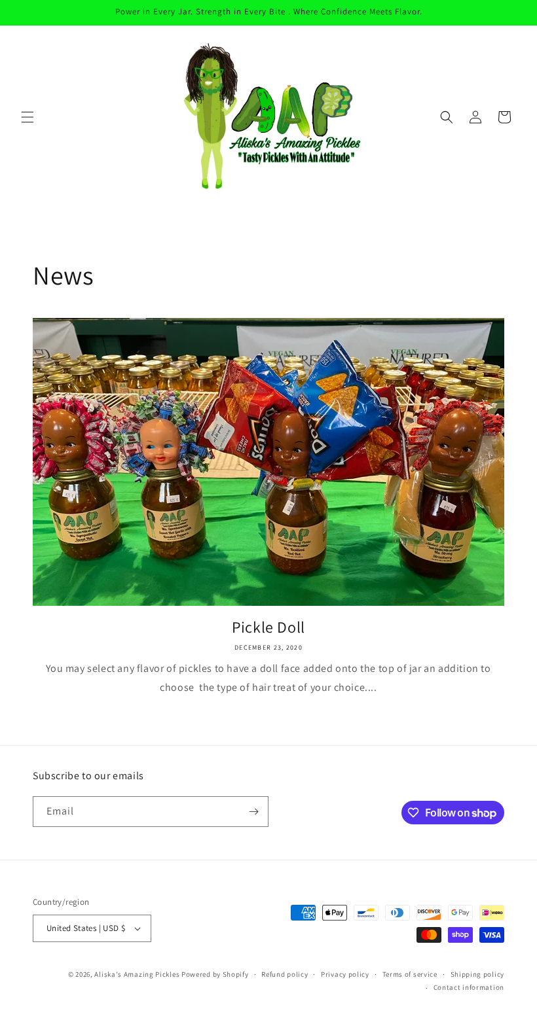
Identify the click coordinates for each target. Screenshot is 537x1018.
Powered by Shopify (215, 974)
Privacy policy (345, 974)
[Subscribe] (253, 811)
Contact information (469, 987)
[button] (27, 117)
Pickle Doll (268, 627)
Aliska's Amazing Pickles (137, 974)
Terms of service (409, 974)
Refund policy (284, 974)
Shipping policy (478, 974)
